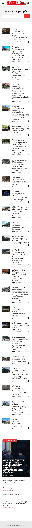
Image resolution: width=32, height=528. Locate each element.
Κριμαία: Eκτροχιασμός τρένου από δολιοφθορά (17, 423)
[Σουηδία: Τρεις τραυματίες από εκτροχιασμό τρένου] (6, 358)
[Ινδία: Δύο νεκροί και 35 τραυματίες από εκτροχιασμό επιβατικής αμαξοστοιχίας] (6, 208)
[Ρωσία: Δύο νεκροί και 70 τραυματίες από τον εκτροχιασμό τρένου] (6, 238)
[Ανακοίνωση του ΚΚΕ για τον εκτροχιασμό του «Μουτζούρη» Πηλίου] (6, 128)
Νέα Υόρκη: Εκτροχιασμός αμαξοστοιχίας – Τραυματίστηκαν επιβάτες (19, 390)
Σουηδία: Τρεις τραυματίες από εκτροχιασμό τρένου (20, 359)
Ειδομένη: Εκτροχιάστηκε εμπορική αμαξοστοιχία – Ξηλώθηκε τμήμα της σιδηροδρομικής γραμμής (20, 112)
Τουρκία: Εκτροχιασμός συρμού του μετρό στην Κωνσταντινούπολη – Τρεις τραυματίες (20, 34)
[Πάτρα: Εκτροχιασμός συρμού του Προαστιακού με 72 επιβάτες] (6, 309)
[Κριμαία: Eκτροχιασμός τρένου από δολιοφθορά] (6, 421)
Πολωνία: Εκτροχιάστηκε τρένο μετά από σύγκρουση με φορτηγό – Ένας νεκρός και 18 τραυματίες (18, 53)
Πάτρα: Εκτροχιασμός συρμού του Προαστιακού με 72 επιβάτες (19, 311)
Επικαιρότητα (5, 32)
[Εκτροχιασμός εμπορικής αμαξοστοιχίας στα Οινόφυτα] (6, 224)
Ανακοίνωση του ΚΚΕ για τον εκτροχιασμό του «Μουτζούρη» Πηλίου (20, 129)
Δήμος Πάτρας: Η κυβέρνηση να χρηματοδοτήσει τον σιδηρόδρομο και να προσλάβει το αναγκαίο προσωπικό (20, 294)
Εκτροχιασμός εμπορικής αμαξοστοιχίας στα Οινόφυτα (19, 226)
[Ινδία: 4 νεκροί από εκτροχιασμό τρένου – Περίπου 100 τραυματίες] (6, 325)
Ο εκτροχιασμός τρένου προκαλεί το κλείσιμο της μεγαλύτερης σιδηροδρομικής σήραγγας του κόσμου (20, 343)
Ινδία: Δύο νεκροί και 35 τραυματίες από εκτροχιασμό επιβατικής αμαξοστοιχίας (20, 211)
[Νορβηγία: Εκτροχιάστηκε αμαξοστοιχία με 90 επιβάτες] (6, 179)
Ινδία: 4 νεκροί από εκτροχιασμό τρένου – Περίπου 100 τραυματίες (20, 326)
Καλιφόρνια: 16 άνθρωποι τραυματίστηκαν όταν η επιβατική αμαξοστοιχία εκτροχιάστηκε (19, 407)
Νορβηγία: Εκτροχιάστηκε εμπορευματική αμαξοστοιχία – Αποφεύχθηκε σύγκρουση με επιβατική (18, 256)
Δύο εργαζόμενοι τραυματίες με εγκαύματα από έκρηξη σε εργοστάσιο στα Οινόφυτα (13, 466)
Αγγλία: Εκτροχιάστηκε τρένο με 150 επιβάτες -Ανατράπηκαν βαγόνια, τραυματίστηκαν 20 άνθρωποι (15, 503)
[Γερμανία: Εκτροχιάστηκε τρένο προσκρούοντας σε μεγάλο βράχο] (6, 193)
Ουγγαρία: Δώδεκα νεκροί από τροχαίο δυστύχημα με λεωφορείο (13, 481)
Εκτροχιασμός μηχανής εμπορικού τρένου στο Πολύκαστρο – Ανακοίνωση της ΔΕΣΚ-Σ (20, 72)
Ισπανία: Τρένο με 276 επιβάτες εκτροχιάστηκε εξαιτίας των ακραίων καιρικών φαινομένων (19, 165)
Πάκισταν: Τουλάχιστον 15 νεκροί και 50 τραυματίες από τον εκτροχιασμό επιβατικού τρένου (20, 373)
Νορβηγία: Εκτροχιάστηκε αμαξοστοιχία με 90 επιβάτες (20, 181)
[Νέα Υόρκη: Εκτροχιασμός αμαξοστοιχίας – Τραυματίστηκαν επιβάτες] (6, 387)
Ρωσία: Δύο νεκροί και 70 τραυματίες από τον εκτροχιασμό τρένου (20, 239)
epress (13, 41)
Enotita (13, 79)
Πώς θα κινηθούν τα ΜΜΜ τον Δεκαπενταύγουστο (10, 495)
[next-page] (5, 512)
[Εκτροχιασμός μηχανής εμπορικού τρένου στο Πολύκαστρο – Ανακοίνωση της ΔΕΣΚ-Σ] (6, 68)
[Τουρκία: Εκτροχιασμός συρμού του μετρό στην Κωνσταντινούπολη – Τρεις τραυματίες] (6, 31)
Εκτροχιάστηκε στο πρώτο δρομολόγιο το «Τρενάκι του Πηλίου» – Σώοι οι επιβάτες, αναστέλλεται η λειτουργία (19, 146)
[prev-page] (3, 512)
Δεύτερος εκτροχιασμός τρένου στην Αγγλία (15, 488)
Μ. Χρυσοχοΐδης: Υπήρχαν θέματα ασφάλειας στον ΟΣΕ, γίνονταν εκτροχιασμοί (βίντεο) (20, 275)
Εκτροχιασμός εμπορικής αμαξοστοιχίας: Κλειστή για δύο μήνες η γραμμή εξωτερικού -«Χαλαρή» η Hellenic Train (20, 92)
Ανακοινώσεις (5, 70)
